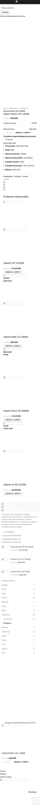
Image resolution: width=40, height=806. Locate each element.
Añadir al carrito (23, 132)
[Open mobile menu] (2, 2)
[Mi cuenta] (38, 2)
